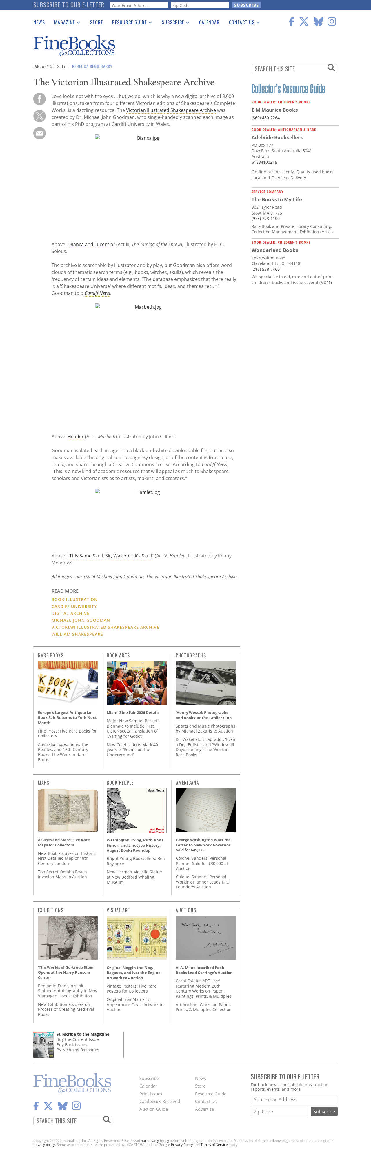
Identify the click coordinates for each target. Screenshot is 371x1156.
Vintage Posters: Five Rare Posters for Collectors (132, 988)
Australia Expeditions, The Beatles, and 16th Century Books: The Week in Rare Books (63, 751)
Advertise (204, 1109)
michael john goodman (81, 620)
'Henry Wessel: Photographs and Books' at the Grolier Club (204, 715)
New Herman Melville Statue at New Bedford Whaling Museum (134, 877)
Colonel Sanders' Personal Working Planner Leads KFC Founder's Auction (202, 882)
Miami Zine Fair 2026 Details (133, 712)
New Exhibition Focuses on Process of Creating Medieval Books (66, 1009)
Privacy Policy (182, 1144)
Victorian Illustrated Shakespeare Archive (171, 110)
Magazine (62, 23)
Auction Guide (153, 1109)
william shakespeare (77, 634)
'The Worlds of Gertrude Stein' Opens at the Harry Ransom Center (66, 972)
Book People (120, 782)
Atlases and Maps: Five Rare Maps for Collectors (64, 842)
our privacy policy (155, 1140)
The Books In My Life (277, 199)
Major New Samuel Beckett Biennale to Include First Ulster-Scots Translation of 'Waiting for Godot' (133, 728)
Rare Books (50, 655)
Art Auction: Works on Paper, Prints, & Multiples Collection (204, 1007)
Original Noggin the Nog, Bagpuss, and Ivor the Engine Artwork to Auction (134, 972)
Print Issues (150, 1094)
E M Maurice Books (275, 109)
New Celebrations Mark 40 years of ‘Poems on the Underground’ (132, 749)
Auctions (186, 910)
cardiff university (74, 606)
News (39, 22)
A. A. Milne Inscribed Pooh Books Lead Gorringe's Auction (204, 970)
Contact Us (239, 23)
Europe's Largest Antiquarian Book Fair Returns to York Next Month (67, 717)
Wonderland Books (275, 250)
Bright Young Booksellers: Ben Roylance (136, 861)
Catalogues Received (159, 1101)
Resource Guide (127, 23)
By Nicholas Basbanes (78, 1050)
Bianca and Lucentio (91, 244)
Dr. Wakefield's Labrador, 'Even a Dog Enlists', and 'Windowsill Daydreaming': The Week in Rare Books (205, 747)
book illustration (75, 599)
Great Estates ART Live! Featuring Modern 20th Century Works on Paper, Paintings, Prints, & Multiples (203, 988)
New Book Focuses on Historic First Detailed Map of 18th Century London (67, 858)
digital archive (71, 613)
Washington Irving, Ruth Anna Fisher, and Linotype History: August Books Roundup (135, 845)
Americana (187, 782)
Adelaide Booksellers (277, 137)
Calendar (209, 22)
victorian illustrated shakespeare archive (105, 627)
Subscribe (170, 23)
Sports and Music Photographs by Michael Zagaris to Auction (205, 728)
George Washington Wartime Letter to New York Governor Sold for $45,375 (203, 845)
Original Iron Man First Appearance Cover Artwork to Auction (135, 1004)
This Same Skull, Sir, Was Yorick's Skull (110, 555)
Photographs (191, 655)
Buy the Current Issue (78, 1039)
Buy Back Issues (72, 1044)
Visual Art (118, 910)
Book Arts (118, 655)
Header (76, 436)
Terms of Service (214, 1144)
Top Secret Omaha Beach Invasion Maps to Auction (62, 874)
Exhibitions (50, 910)
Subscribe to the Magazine (83, 1034)
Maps (43, 782)
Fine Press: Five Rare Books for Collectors (67, 733)
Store (96, 22)
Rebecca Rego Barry (92, 66)
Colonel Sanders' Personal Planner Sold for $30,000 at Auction (202, 863)
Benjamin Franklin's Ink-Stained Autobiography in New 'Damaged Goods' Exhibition (67, 991)
